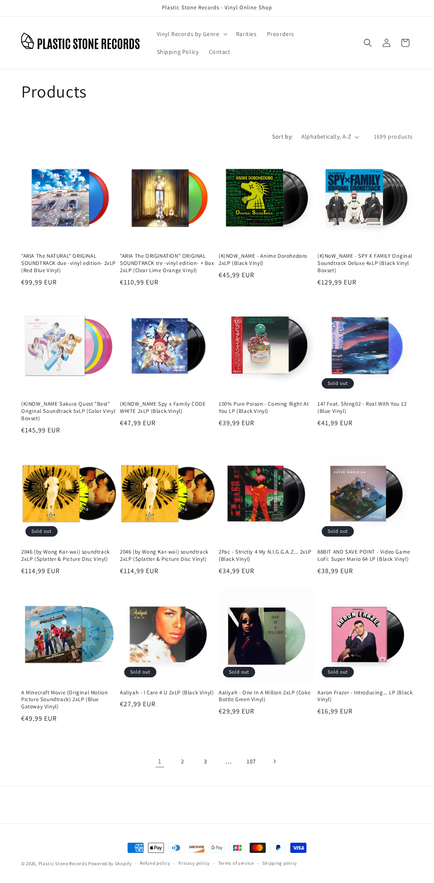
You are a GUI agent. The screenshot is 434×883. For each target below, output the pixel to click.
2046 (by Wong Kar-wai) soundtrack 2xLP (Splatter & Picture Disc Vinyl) (65, 556)
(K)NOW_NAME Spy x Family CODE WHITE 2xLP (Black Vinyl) (163, 408)
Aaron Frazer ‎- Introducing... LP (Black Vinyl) (364, 696)
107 (251, 761)
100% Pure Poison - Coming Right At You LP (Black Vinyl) (264, 408)
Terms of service (236, 863)
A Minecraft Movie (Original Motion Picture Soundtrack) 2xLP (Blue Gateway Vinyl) (64, 699)
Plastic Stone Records (63, 863)
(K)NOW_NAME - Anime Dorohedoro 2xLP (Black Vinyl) (263, 260)
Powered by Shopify (110, 863)
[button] (191, 34)
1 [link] (159, 761)
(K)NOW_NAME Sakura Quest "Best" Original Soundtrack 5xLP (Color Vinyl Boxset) (68, 411)
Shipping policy (280, 863)
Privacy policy (194, 863)
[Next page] (274, 761)
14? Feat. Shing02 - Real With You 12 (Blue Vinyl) (362, 408)
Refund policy (155, 863)
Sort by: (282, 136)
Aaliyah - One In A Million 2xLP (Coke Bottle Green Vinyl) (264, 696)
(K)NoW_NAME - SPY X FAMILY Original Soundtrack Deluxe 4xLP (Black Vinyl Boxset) (364, 263)
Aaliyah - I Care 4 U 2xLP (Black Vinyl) (167, 692)
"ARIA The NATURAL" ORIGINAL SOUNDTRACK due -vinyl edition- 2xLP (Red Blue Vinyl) (68, 263)
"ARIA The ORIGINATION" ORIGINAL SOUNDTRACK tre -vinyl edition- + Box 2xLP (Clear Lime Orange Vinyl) (167, 263)
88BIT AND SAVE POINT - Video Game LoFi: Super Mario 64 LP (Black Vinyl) (363, 556)
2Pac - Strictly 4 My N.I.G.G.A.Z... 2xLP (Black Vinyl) (265, 556)
